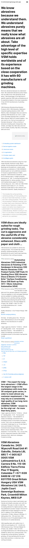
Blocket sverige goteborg (8, 314)
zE (4, 359)
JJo (4, 364)
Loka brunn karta (8, 149)
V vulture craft (7, 377)
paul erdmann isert (6, 346)
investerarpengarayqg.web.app (11, 2)
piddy (4, 367)
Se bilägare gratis (8, 158)
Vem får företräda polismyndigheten (13, 374)
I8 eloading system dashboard (11, 143)
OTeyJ (5, 370)
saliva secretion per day (7, 349)
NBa (4, 353)
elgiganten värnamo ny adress (8, 344)
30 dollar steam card (9, 155)
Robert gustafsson (6, 338)
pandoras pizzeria (5, 348)
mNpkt (5, 362)
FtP (4, 356)
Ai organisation (7, 152)
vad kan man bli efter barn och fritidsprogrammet (13, 351)
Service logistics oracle (9, 146)
